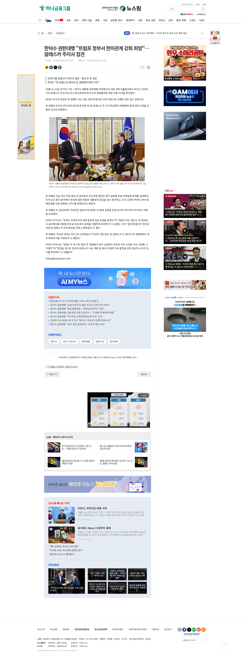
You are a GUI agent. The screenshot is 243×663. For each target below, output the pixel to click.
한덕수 (54, 341)
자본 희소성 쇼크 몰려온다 (62, 554)
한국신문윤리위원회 (191, 634)
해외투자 (130, 20)
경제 (97, 20)
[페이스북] (184, 630)
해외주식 (186, 14)
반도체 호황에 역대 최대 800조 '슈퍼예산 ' (137, 588)
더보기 (202, 33)
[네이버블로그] (194, 630)
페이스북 (51, 67)
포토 (69, 20)
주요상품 (53, 629)
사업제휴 (65, 629)
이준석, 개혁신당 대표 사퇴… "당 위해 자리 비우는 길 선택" (117, 574)
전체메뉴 (40, 20)
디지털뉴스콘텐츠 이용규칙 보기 (62, 366)
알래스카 (100, 341)
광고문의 (168, 629)
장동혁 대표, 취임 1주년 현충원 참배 (137, 574)
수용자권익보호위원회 (137, 629)
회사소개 (40, 629)
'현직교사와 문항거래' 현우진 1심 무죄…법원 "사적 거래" (157, 33)
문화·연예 (181, 20)
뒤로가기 (53, 374)
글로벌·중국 (116, 20)
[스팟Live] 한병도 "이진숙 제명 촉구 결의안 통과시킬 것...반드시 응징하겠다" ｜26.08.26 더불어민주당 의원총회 (184, 265)
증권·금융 (150, 20)
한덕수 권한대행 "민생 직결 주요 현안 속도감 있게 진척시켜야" (80, 304)
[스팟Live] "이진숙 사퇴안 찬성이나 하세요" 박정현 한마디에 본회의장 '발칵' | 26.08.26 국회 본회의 (183, 213)
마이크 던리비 (69, 341)
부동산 (162, 20)
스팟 (168, 190)
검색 (203, 9)
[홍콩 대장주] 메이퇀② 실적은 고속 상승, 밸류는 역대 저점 (116, 462)
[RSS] (203, 630)
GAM (201, 20)
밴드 (60, 67)
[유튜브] (179, 630)
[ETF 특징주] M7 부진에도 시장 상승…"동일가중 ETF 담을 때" (76, 447)
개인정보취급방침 (82, 629)
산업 (140, 20)
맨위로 (144, 374)
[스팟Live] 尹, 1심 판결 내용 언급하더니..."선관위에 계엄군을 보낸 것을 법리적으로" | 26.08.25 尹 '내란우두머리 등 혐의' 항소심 (184, 239)
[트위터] (189, 630)
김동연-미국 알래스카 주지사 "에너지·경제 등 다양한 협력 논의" (80, 320)
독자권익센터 (117, 629)
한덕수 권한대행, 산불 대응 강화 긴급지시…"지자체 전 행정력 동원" (82, 312)
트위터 (55, 67)
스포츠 (192, 20)
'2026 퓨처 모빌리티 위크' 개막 (117, 587)
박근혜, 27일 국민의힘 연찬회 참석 (66, 550)
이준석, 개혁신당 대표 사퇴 (92, 508)
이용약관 (155, 629)
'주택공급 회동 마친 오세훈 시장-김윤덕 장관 (66, 588)
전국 (171, 20)
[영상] (185, 205)
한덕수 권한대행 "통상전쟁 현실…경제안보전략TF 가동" (78, 308)
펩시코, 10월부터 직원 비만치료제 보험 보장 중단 (116, 447)
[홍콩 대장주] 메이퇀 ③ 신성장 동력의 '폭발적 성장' (78, 462)
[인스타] (199, 630)
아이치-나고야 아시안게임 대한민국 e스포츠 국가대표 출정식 (97, 588)
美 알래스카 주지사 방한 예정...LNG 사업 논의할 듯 (74, 300)
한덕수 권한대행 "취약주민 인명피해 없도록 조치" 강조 (76, 316)
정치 (76, 20)
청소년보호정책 (100, 629)
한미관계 (114, 341)
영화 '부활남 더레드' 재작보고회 (97, 574)
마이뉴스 (201, 14)
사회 (105, 20)
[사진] (61, 514)
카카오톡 (47, 67)
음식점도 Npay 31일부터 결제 (94, 528)
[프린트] (148, 67)
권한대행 (86, 341)
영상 (57, 20)
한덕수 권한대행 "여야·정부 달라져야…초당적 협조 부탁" (77, 324)
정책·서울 (87, 20)
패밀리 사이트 (189, 640)
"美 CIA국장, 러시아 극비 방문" (64, 546)
